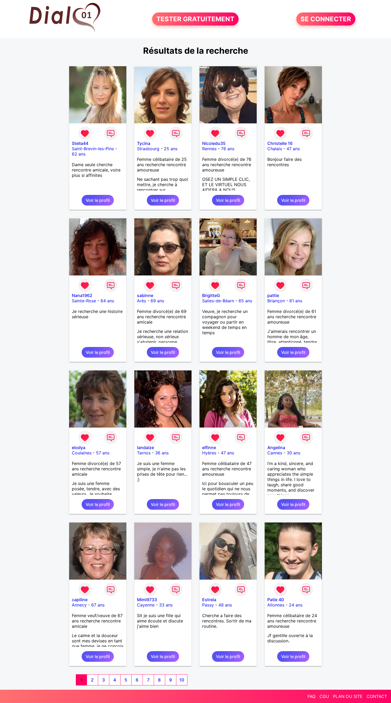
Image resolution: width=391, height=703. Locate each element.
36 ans (162, 452)
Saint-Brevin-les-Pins (93, 148)
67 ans (98, 605)
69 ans (157, 300)
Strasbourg (148, 148)
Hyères (209, 452)
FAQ (311, 696)
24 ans (295, 605)
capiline (80, 599)
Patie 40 (275, 599)
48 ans (225, 605)
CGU (324, 696)
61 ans (295, 300)
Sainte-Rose (84, 300)
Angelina (276, 447)
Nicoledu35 (214, 143)
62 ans (78, 154)
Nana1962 (82, 295)
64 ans (107, 300)
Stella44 (80, 143)
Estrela (209, 599)
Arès (141, 300)
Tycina (143, 143)
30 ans (293, 452)
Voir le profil (98, 200)
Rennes (209, 148)
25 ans (170, 148)
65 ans (245, 300)
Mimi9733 (147, 599)
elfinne (209, 447)
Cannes (274, 452)
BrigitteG (211, 295)
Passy (208, 605)
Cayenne (146, 605)
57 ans (102, 452)
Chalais (274, 148)
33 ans (166, 605)
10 (181, 680)
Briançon (276, 300)
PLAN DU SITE (348, 696)
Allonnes (275, 605)
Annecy (79, 605)
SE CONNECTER (326, 19)
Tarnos (144, 452)
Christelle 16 (280, 143)
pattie (273, 295)
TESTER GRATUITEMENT (195, 19)
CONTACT (377, 696)
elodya (78, 447)
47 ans (293, 148)
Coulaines (81, 452)
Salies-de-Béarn (218, 300)
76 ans (227, 148)
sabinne (145, 295)
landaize (145, 447)
